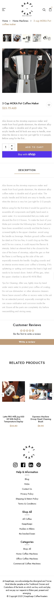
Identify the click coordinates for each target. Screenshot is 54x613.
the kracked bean (27, 533)
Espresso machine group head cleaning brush (40, 419)
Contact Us (27, 489)
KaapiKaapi (27, 523)
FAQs (27, 484)
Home (5, 21)
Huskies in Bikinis (27, 528)
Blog (27, 479)
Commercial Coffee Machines (27, 563)
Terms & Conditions (27, 503)
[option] (7, 38)
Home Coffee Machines (27, 553)
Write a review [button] (27, 342)
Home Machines (21, 21)
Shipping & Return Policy (27, 498)
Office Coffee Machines (27, 558)
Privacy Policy (27, 493)
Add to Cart (34, 147)
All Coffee (27, 519)
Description (27, 170)
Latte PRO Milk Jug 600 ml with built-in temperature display (13, 419)
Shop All (27, 548)
